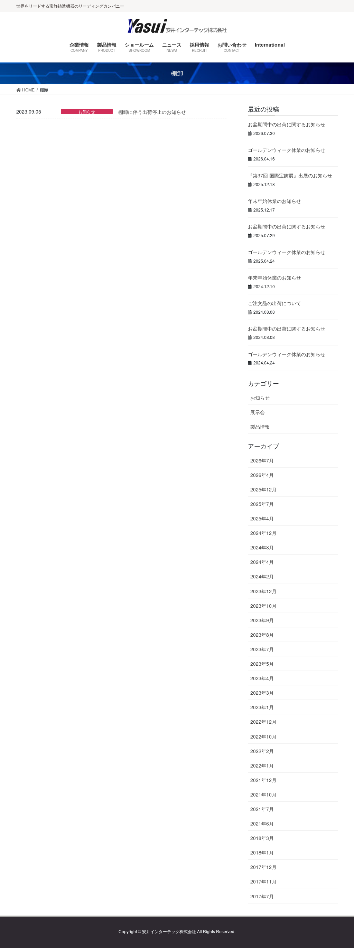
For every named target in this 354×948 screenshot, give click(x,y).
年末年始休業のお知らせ (274, 200)
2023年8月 (262, 634)
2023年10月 (263, 605)
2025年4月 (262, 518)
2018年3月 (262, 837)
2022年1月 (262, 765)
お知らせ (86, 111)
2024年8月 (262, 547)
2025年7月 (262, 503)
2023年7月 (262, 649)
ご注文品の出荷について (274, 303)
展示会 (257, 412)
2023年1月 (262, 707)
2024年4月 (262, 561)
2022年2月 (262, 750)
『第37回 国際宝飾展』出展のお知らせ (290, 175)
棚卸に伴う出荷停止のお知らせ (152, 111)
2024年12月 (263, 532)
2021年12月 (263, 779)
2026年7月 (262, 460)
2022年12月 (263, 721)
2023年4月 (262, 678)
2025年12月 (263, 489)
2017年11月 (263, 881)
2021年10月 (263, 794)
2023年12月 (263, 591)
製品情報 (260, 426)
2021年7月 (262, 808)
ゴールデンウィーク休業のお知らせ (286, 149)
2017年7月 (262, 896)
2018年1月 (262, 852)
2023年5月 (262, 663)
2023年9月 (262, 620)
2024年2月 (262, 576)
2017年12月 (263, 866)
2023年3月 (262, 692)
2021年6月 (262, 823)
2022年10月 (263, 736)
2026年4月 (262, 474)
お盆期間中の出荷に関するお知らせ (286, 124)
